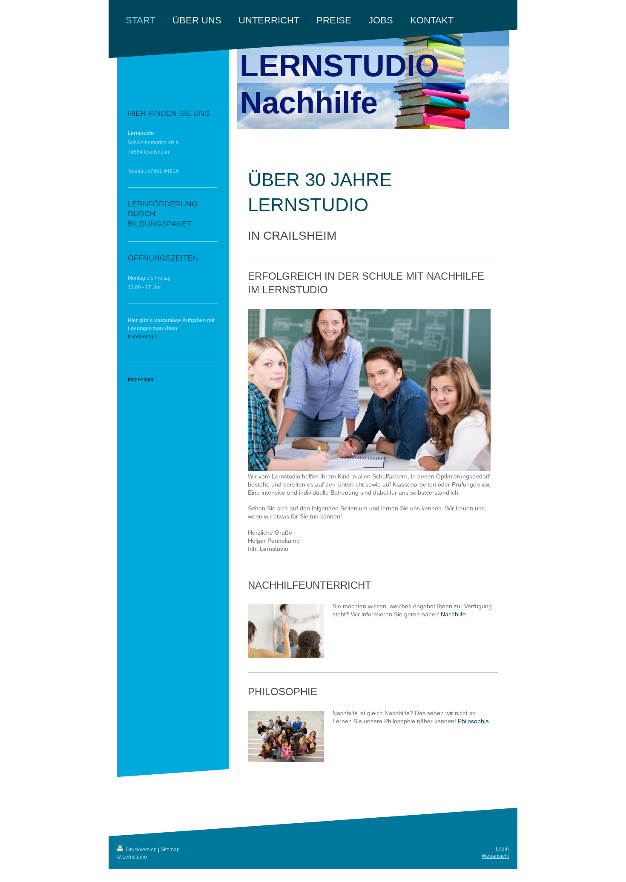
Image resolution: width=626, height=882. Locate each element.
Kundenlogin (143, 337)
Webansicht (495, 856)
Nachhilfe (453, 614)
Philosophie (473, 721)
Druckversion (141, 850)
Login (502, 849)
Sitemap (170, 850)
